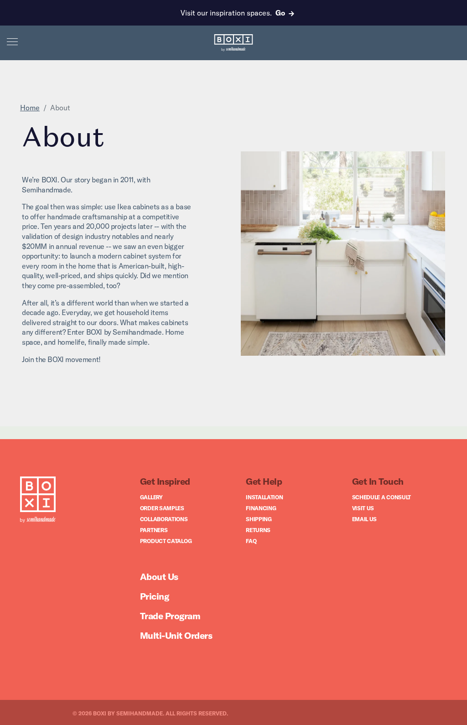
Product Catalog (166, 541)
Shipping (259, 519)
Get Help (264, 481)
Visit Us (363, 508)
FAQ (251, 541)
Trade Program (170, 615)
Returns (258, 530)
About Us (159, 576)
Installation (264, 497)
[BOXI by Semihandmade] (233, 43)
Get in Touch (378, 481)
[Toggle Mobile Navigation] (12, 41)
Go (280, 12)
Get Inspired (165, 481)
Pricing (154, 596)
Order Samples (162, 508)
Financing (261, 508)
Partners (154, 530)
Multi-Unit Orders (176, 635)
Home (30, 107)
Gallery (151, 497)
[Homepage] (38, 500)
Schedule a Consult (381, 497)
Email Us (364, 519)
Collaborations (164, 519)
